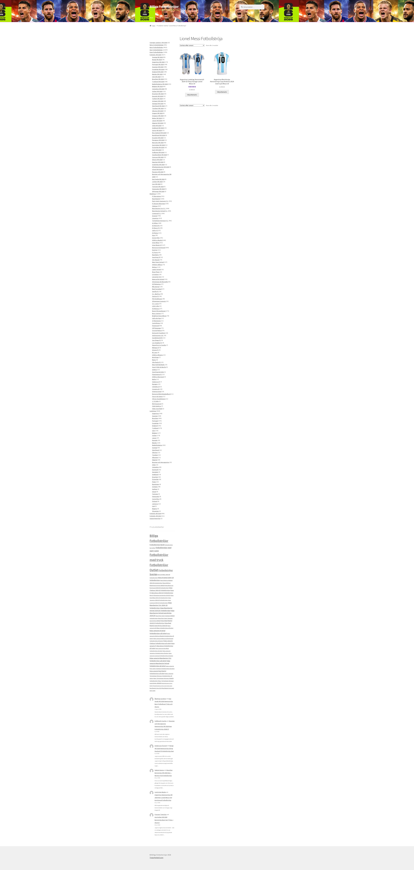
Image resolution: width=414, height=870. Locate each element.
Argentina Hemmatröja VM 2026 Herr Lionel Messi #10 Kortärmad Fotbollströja (163, 797)
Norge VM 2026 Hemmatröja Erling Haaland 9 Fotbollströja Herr (164, 748)
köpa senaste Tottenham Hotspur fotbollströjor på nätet (161, 676)
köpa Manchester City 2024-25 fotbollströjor (161, 605)
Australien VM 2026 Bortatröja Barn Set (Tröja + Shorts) (164, 820)
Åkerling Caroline (160, 699)
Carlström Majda (160, 792)
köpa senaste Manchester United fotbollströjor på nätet (160, 663)
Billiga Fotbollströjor (164, 6)
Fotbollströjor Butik (157, 545)
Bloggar (198, 18)
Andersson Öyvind (161, 746)
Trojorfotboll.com (156, 858)
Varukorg (188, 18)
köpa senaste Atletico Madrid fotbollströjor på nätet (162, 636)
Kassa (167, 18)
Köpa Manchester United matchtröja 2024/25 (162, 613)
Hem (151, 18)
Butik (159, 18)
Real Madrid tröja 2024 (156, 688)
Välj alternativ (192, 95)
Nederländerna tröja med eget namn (162, 686)
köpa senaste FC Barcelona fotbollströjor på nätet (162, 646)
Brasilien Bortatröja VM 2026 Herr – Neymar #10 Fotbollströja (163, 773)
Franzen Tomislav (161, 814)
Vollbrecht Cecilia (160, 721)
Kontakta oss (210, 18)
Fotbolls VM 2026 (225, 18)
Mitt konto (177, 18)
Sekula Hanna (159, 770)
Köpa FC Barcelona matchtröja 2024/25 (160, 595)
